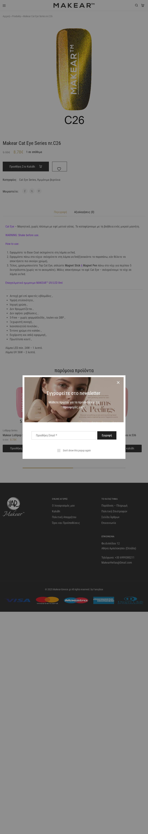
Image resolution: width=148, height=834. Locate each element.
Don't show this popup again (77, 450)
